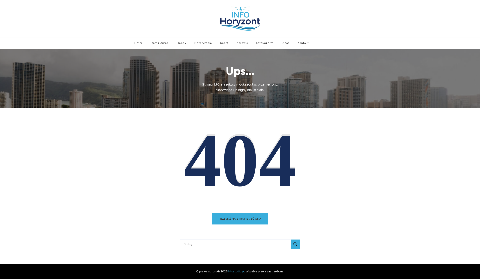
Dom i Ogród (160, 43)
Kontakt (303, 43)
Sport (224, 43)
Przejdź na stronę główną (240, 218)
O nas (286, 43)
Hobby (181, 43)
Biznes (138, 43)
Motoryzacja (203, 43)
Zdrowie (242, 43)
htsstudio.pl (236, 271)
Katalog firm (264, 43)
